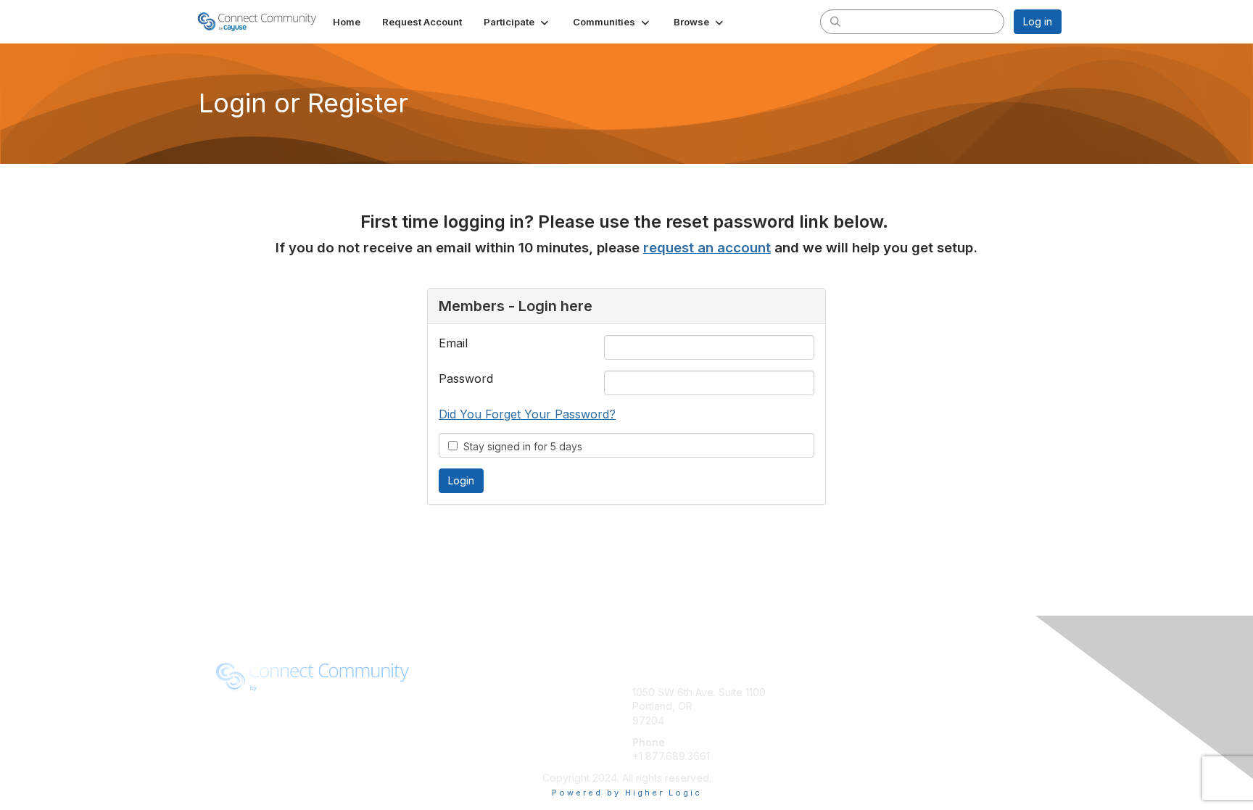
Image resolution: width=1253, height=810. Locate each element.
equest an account (710, 247)
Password (466, 378)
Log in (1037, 21)
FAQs (854, 706)
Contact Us (868, 720)
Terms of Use (455, 706)
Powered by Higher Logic (627, 793)
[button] (517, 22)
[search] (835, 21)
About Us (445, 692)
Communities (872, 692)
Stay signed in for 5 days (520, 446)
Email (453, 343)
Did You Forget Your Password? (527, 414)
